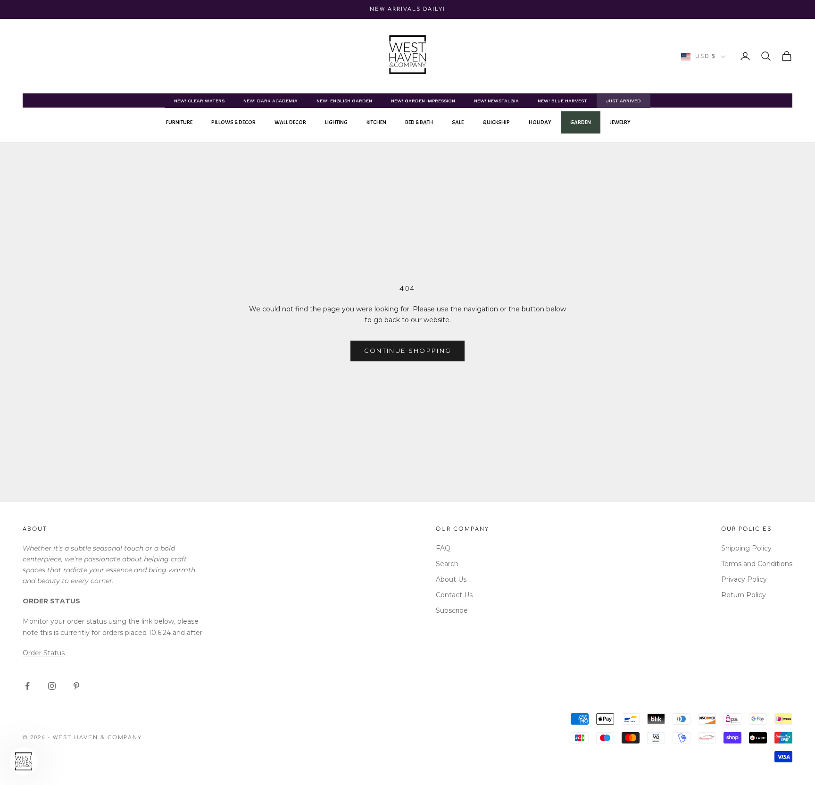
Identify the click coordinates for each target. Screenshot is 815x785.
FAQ (443, 548)
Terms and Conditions (756, 564)
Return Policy (743, 595)
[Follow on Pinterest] (76, 686)
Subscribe (452, 610)
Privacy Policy (744, 579)
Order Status (44, 653)
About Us (451, 579)
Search (447, 564)
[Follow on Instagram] (52, 686)
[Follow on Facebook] (27, 686)
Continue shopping (407, 350)
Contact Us (454, 595)
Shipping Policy (746, 548)
